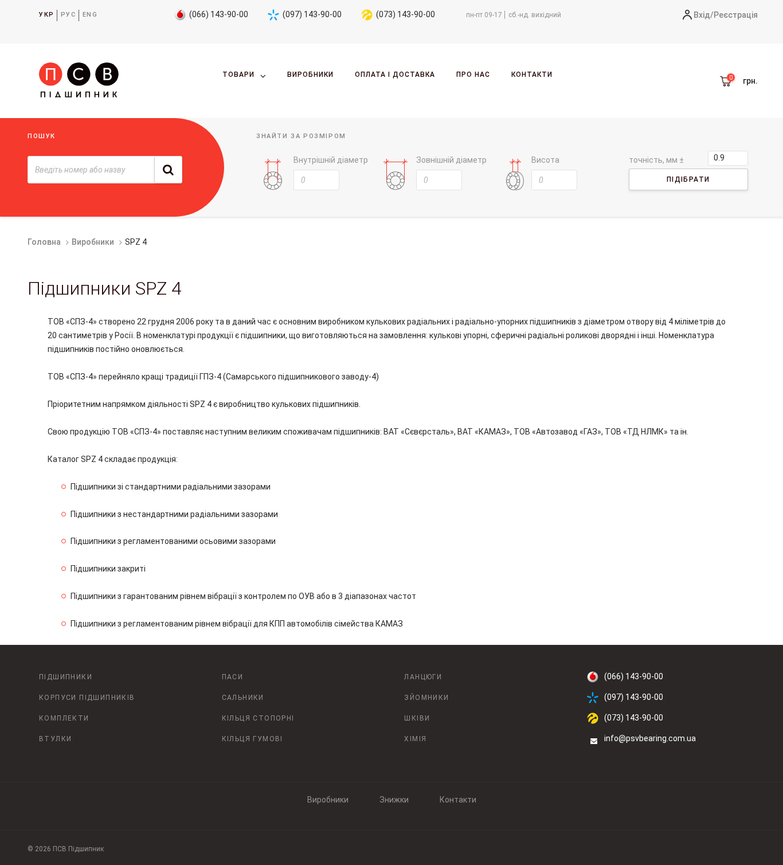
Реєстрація (736, 14)
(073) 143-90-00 (405, 14)
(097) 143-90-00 (312, 14)
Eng (90, 14)
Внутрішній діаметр (330, 160)
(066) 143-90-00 (218, 14)
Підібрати (688, 179)
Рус (68, 14)
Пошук (42, 136)
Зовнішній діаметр (451, 160)
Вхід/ (704, 14)
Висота (545, 160)
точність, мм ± (656, 160)
